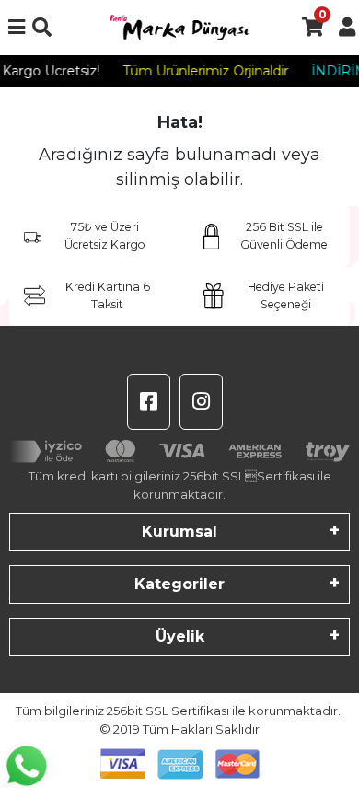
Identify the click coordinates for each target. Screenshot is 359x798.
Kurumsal (179, 531)
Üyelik (180, 636)
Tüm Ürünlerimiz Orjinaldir (203, 71)
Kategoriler (179, 584)
